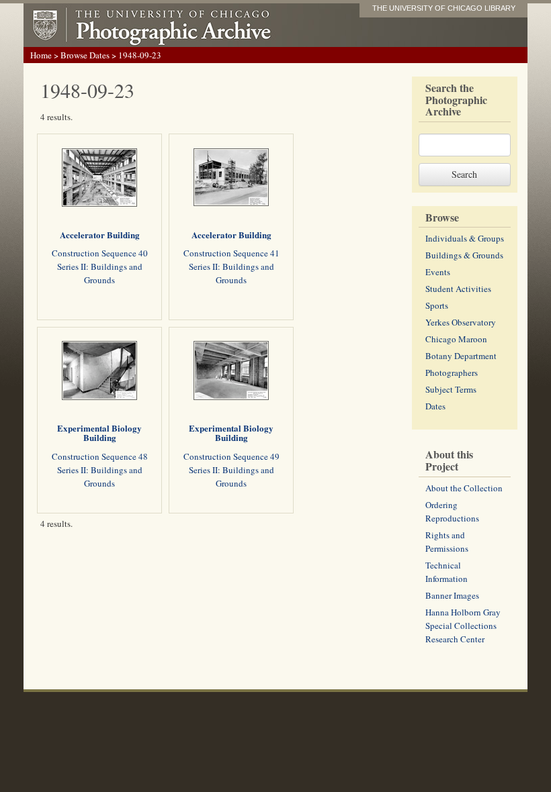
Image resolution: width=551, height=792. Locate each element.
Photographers (451, 372)
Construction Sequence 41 (231, 253)
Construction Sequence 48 (100, 456)
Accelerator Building (100, 234)
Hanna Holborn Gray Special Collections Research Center (463, 625)
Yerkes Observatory (460, 322)
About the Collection (464, 488)
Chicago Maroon (456, 339)
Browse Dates (85, 55)
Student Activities (458, 289)
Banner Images (452, 595)
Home (41, 55)
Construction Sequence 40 (100, 253)
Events (437, 272)
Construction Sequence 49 (231, 456)
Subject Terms (450, 389)
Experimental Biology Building (99, 433)
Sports (436, 305)
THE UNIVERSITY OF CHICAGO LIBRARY (443, 8)
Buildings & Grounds (464, 255)
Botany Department (461, 356)
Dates (435, 406)
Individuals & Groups (464, 238)
